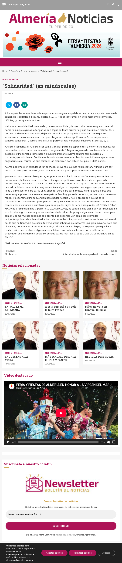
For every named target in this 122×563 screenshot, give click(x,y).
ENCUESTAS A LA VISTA (20, 335)
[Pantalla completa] (113, 442)
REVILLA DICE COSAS (101, 335)
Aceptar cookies (54, 552)
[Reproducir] (8, 442)
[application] (61, 413)
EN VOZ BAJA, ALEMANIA (20, 285)
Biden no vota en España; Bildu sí (101, 285)
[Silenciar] (108, 442)
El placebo (11, 252)
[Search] (118, 5)
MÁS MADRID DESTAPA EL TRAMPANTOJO (61, 335)
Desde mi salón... (10, 79)
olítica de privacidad (66, 534)
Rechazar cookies (83, 552)
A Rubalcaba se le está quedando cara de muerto (90, 252)
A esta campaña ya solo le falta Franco (61, 285)
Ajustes (106, 552)
